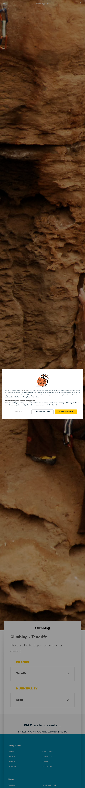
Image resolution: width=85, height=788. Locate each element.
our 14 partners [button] (25, 390)
